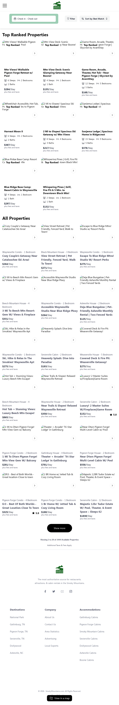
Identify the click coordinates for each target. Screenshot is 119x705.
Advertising (50, 638)
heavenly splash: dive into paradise (57, 360)
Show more (59, 528)
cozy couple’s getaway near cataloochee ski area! (19, 257)
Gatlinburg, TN (17, 624)
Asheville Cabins (88, 652)
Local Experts (51, 645)
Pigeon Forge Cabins (90, 624)
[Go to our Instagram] (70, 591)
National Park (17, 617)
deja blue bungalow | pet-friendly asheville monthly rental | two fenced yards (96, 310)
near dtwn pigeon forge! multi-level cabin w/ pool (96, 458)
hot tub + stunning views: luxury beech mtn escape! (18, 411)
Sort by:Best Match (94, 18)
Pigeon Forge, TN (19, 631)
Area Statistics (52, 631)
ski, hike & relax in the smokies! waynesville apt (18, 360)
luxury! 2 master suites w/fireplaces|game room (96, 407)
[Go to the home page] (57, 5)
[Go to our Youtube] (62, 591)
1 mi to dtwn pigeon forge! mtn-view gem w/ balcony (19, 458)
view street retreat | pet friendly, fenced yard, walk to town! (58, 259)
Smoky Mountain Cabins (92, 631)
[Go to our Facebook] (45, 591)
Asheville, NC (16, 652)
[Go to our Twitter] (53, 591)
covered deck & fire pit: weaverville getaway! (95, 360)
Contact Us (50, 624)
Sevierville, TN (17, 638)
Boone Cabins (87, 659)
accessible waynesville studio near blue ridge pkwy (59, 309)
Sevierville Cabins (88, 638)
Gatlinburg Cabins (89, 617)
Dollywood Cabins (89, 645)
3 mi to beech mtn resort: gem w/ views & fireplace (18, 312)
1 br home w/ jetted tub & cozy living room (58, 506)
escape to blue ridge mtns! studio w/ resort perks (97, 257)
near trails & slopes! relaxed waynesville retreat (59, 407)
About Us (49, 617)
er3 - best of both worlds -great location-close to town (20, 506)
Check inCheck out (27, 18)
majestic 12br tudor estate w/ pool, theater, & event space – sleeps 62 (96, 507)
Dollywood (15, 645)
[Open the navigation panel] (4, 6)
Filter (72, 18)
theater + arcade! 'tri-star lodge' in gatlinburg (57, 458)
